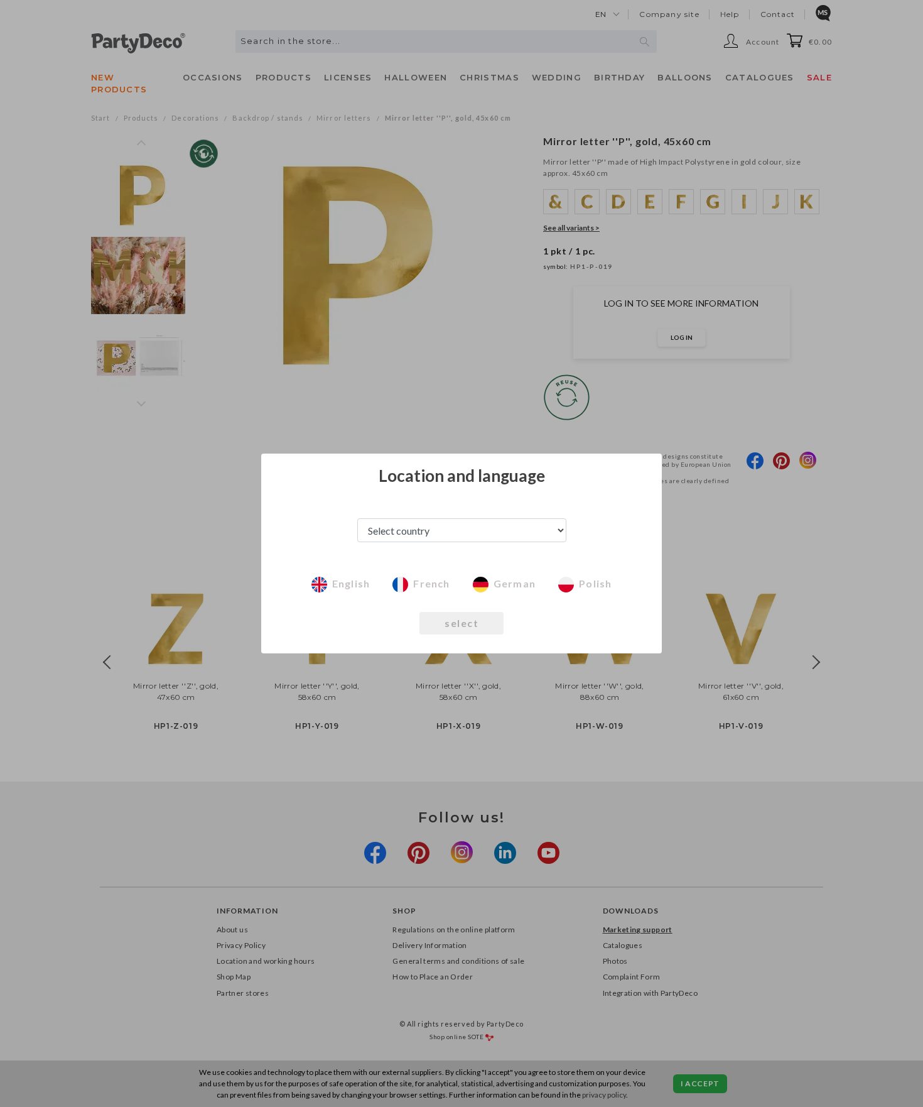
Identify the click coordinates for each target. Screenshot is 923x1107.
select (461, 623)
